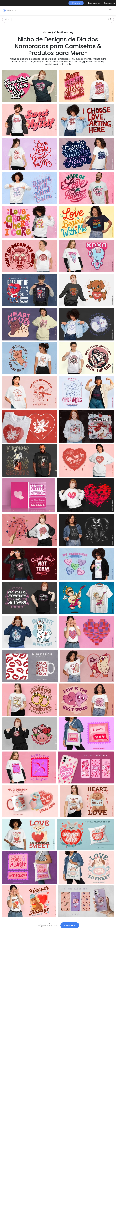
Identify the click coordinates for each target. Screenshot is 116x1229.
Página (42, 925)
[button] (94, 3)
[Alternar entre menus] (110, 10)
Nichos (47, 32)
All (6, 19)
